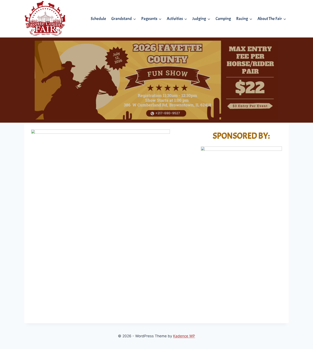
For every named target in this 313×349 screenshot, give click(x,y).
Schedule (98, 18)
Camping (223, 18)
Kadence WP (184, 336)
